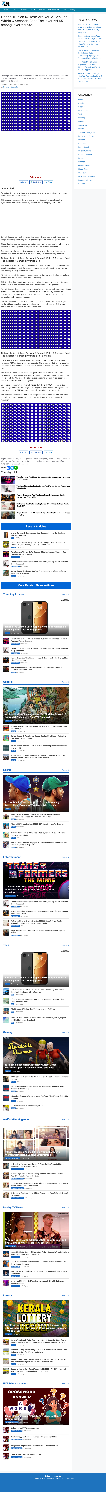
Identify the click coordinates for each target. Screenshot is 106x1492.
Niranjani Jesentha (10, 87)
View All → (65, 594)
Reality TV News (85, 154)
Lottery (81, 158)
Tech (64, 10)
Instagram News (85, 180)
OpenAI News (84, 165)
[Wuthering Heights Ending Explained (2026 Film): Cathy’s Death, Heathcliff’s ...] (8, 510)
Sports (33, 10)
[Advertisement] (36, 43)
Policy (47, 1476)
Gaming (72, 10)
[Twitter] (12, 468)
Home (6, 10)
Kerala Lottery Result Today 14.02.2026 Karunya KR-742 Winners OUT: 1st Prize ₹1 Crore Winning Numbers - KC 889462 (90, 41)
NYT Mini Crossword (87, 176)
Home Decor (83, 169)
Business (82, 143)
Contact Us (56, 1476)
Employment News (86, 136)
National (81, 140)
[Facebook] (8, 468)
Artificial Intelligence (86, 132)
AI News (15, 10)
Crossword (82, 125)
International (83, 147)
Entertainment (53, 10)
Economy (82, 121)
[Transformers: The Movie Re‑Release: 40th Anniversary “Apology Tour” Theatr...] (8, 483)
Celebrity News (84, 151)
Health (81, 129)
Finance (81, 162)
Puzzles (81, 184)
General (24, 10)
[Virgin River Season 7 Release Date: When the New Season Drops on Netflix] (8, 519)
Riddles (42, 10)
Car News (82, 173)
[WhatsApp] (16, 468)
